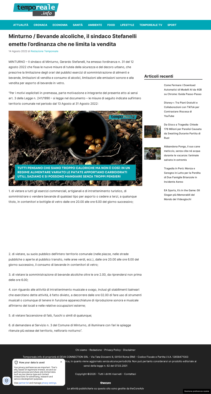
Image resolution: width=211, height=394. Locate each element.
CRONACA (40, 25)
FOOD (111, 25)
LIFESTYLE (127, 25)
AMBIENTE (95, 25)
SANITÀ (78, 25)
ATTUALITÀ (20, 25)
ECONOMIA (60, 25)
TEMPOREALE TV (150, 25)
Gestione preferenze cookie (196, 391)
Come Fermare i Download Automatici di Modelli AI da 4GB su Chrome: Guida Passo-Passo (183, 90)
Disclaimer (129, 349)
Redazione (96, 349)
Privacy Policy (112, 349)
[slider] (71, 183)
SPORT (172, 25)
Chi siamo (81, 349)
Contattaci (130, 374)
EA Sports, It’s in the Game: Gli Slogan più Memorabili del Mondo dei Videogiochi (182, 195)
